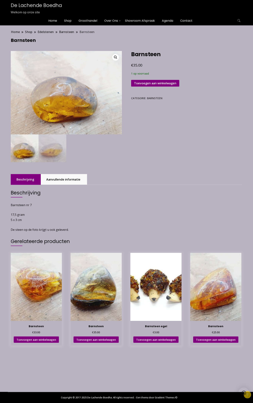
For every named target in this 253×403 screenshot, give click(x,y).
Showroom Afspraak (140, 21)
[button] (115, 57)
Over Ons (111, 21)
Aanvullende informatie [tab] (63, 179)
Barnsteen (154, 98)
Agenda (167, 21)
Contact (186, 21)
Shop (67, 21)
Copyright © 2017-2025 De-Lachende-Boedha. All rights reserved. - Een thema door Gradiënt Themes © (119, 397)
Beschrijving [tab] (25, 179)
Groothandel (88, 21)
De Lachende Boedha (36, 5)
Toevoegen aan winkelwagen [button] (36, 339)
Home (52, 21)
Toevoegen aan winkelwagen (155, 83)
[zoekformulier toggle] (239, 20)
